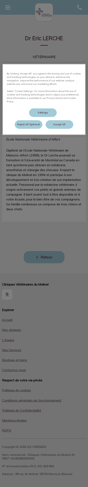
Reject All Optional (28, 124)
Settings (43, 112)
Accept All (59, 124)
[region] (44, 99)
